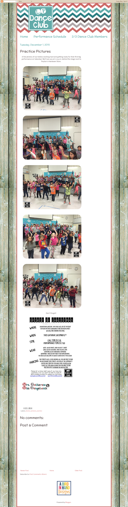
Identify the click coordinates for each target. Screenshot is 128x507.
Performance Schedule (50, 37)
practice (39, 411)
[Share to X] (28, 408)
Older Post (78, 471)
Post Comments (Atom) (38, 474)
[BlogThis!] (26, 408)
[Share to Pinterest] (31, 408)
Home (24, 37)
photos (28, 411)
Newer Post (24, 471)
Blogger (68, 502)
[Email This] (24, 408)
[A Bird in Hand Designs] (64, 495)
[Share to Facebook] (30, 408)
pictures (33, 411)
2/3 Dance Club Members (89, 37)
